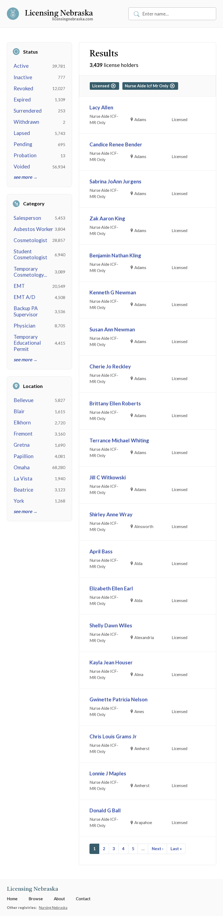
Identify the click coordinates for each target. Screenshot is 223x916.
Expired (22, 100)
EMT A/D (24, 297)
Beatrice (23, 490)
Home (12, 898)
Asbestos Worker (33, 229)
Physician (24, 326)
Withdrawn (26, 122)
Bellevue (23, 400)
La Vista (23, 479)
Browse (36, 898)
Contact (83, 898)
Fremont (23, 434)
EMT (19, 286)
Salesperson (27, 218)
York (19, 501)
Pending (23, 144)
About (59, 898)
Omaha (22, 467)
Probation (25, 155)
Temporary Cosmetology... (30, 272)
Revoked (23, 88)
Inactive (23, 77)
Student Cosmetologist (30, 254)
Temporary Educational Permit (27, 343)
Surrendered (28, 111)
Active (21, 66)
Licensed (101, 85)
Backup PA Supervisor (26, 311)
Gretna (22, 445)
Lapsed (22, 133)
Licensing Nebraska (59, 13)
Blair (19, 411)
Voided (22, 166)
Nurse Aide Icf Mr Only (147, 85)
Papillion (23, 456)
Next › (157, 848)
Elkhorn (22, 422)
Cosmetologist (30, 240)
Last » (176, 848)
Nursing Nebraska (53, 907)
